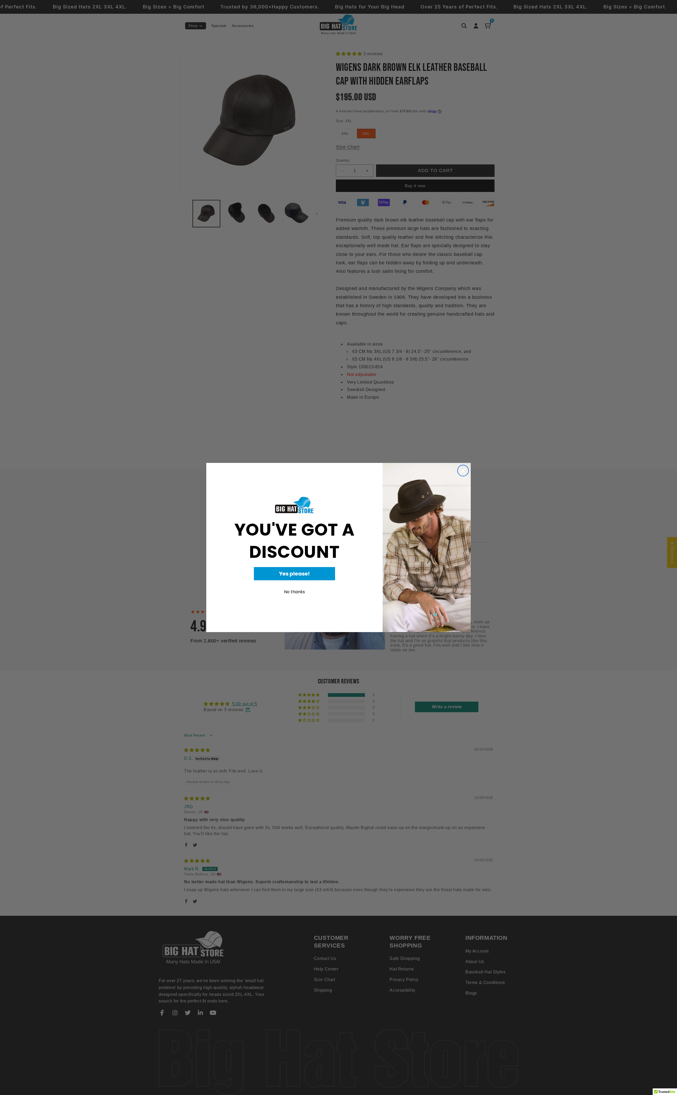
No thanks (294, 592)
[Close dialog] (463, 470)
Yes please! (294, 573)
